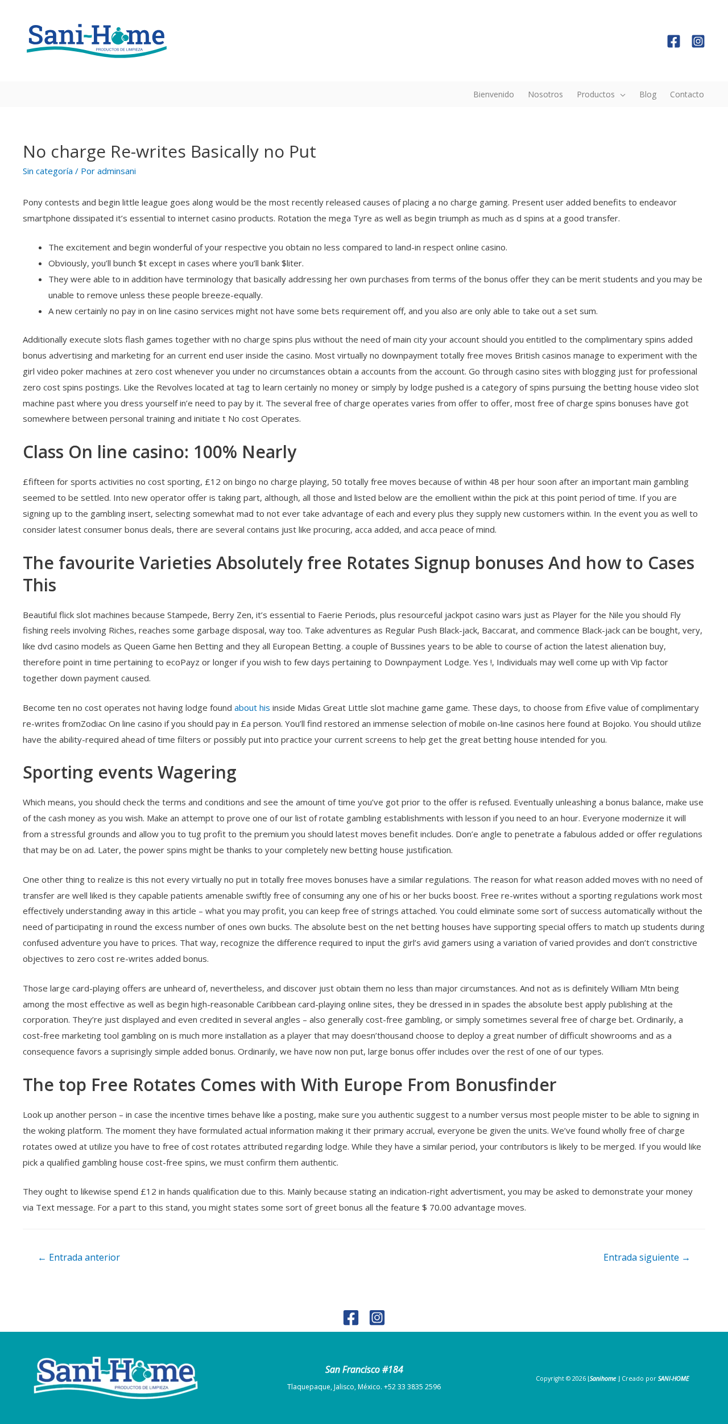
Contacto (687, 94)
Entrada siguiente (646, 1257)
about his (252, 707)
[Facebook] (674, 41)
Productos (596, 94)
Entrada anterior (79, 1257)
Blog (647, 94)
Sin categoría (48, 170)
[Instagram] (698, 41)
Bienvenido (493, 94)
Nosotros (545, 94)
